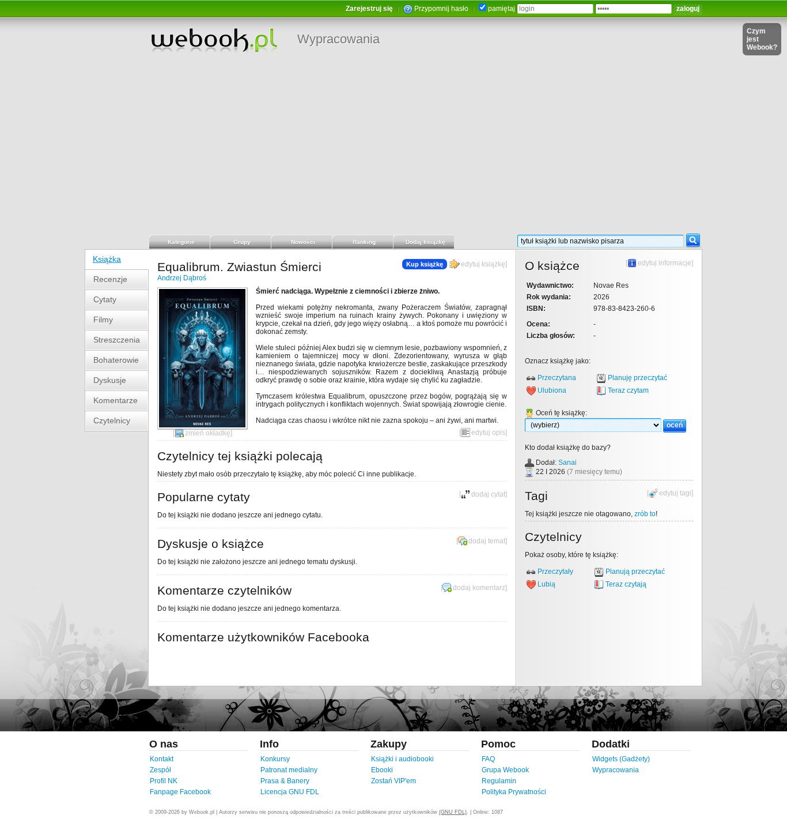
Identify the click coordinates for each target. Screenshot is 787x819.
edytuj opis (488, 433)
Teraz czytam (628, 390)
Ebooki (382, 770)
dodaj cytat (488, 494)
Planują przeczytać (635, 572)
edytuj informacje (664, 263)
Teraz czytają (626, 584)
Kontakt (161, 759)
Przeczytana (557, 378)
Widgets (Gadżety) (621, 759)
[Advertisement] (393, 147)
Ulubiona (552, 390)
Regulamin (499, 781)
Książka (107, 259)
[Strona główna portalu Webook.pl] (214, 40)
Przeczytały (555, 572)
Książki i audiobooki (402, 759)
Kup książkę (424, 264)
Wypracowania (338, 39)
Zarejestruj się (369, 9)
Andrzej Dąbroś (181, 278)
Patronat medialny (288, 770)
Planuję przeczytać (637, 378)
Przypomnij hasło (441, 9)
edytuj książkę (483, 264)
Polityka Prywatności (514, 792)
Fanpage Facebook (180, 792)
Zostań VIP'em (393, 781)
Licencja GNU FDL (289, 792)
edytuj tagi (675, 493)
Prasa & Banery (284, 781)
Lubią (546, 584)
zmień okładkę (207, 433)
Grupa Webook (505, 770)
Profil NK (163, 781)
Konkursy (275, 759)
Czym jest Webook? (762, 39)
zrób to (645, 514)
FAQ (488, 759)
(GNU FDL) (453, 812)
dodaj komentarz (479, 588)
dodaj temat (486, 541)
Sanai (567, 463)
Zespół (160, 770)
